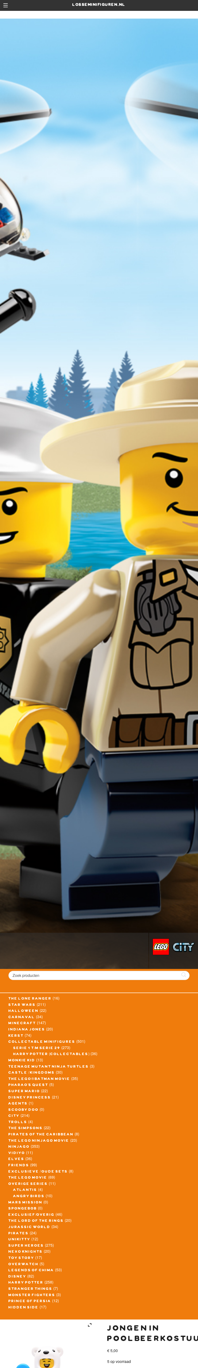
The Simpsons (25, 1128)
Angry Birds (29, 1196)
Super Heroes (26, 1246)
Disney (17, 1277)
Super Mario (24, 1091)
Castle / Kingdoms (31, 1073)
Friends (18, 1165)
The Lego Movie (27, 1178)
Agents (18, 1104)
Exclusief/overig (31, 1215)
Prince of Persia (29, 1301)
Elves (16, 1159)
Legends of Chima (31, 1270)
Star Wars (22, 1005)
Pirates (18, 1233)
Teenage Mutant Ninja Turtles (48, 1067)
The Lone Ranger (30, 999)
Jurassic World (29, 1227)
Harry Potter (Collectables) (51, 1054)
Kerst (16, 1036)
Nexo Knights (25, 1252)
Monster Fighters (31, 1295)
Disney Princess (29, 1098)
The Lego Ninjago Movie (38, 1141)
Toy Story (21, 1258)
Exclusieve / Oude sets (38, 1172)
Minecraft (22, 1023)
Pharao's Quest (28, 1085)
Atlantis (25, 1190)
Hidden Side (23, 1308)
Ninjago (19, 1147)
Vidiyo (16, 1153)
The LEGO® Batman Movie (39, 1079)
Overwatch (23, 1264)
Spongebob (22, 1209)
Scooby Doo (23, 1110)
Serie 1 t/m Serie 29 (36, 1048)
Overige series (28, 1184)
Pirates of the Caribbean (41, 1135)
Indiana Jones (26, 1030)
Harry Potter (25, 1283)
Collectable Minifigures (41, 1042)
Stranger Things (30, 1289)
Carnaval (21, 1017)
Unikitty (19, 1239)
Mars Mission (25, 1203)
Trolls (17, 1122)
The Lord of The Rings (36, 1221)
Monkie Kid (21, 1060)
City (14, 1116)
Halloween (23, 1011)
